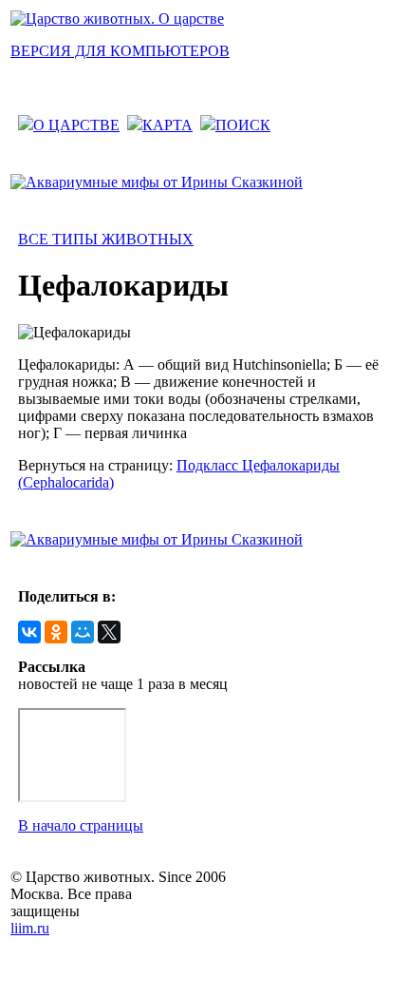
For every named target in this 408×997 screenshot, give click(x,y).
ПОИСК (242, 125)
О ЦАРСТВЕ (76, 125)
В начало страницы (80, 825)
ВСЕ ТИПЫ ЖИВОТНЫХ (106, 239)
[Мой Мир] (82, 632)
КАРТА (167, 125)
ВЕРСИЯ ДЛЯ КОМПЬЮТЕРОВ (120, 51)
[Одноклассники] (56, 632)
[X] (109, 632)
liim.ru (29, 928)
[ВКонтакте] (29, 632)
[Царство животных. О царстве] (117, 18)
